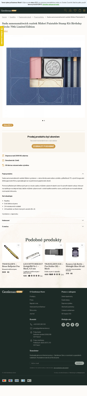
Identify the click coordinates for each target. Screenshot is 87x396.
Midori (5, 31)
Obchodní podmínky (68, 307)
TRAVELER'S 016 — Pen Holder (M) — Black (54, 266)
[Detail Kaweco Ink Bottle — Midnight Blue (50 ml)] (75, 252)
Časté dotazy (66, 300)
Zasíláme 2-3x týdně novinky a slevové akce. (49, 368)
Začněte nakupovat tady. (50, 4)
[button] (42, 120)
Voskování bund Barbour (37, 307)
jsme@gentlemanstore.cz (41, 328)
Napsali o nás (34, 303)
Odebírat (79, 363)
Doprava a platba (67, 303)
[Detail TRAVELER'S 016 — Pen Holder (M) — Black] (54, 252)
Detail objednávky (67, 296)
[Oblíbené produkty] (75, 10)
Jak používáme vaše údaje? (61, 368)
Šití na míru (33, 310)
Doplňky (13, 17)
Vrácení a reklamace (68, 310)
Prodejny (32, 296)
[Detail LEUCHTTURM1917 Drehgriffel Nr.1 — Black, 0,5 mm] (32, 252)
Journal (32, 314)
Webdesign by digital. (77, 372)
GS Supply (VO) (66, 314)
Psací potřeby (39, 17)
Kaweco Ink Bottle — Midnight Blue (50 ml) (75, 265)
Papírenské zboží (25, 17)
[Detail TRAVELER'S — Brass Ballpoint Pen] (11, 252)
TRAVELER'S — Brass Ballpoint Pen (11, 265)
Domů (4, 17)
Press (31, 300)
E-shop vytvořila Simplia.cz (61, 372)
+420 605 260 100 (39, 324)
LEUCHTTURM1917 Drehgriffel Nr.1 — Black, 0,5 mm (33, 266)
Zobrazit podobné (43, 146)
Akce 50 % (8, 125)
